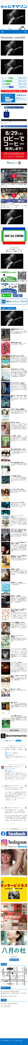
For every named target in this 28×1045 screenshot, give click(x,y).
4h (22, 766)
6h (21, 785)
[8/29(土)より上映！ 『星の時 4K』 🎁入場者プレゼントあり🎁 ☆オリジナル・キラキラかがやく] (14, 862)
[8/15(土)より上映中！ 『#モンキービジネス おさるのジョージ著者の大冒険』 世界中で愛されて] (14, 889)
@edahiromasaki (16, 766)
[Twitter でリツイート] (8, 745)
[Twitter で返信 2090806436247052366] (5, 781)
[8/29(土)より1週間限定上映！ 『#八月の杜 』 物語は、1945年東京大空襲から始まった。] (14, 944)
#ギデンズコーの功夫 (10, 768)
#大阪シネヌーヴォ (9, 752)
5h (24, 747)
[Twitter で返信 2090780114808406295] (5, 824)
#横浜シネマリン (9, 754)
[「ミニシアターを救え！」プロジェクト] (14, 236)
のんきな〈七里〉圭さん (10, 747)
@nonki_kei (19, 747)
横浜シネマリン (8, 785)
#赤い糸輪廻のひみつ (10, 771)
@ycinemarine (16, 785)
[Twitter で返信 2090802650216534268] (5, 761)
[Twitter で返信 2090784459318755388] (5, 803)
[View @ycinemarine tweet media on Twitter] (15, 800)
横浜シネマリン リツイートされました (17, 745)
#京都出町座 (8, 755)
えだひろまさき (8, 766)
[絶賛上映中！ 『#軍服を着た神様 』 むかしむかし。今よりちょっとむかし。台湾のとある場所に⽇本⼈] (14, 916)
